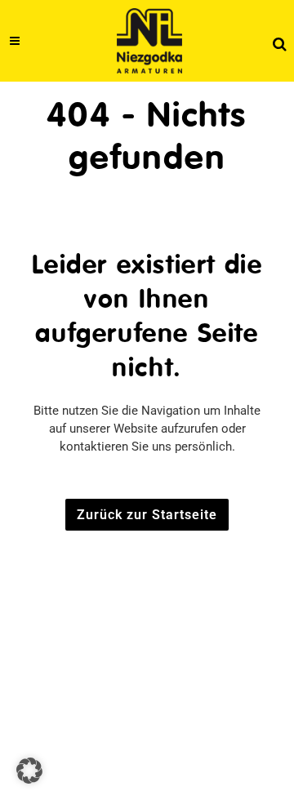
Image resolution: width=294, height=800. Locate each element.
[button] (29, 770)
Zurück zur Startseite (147, 514)
